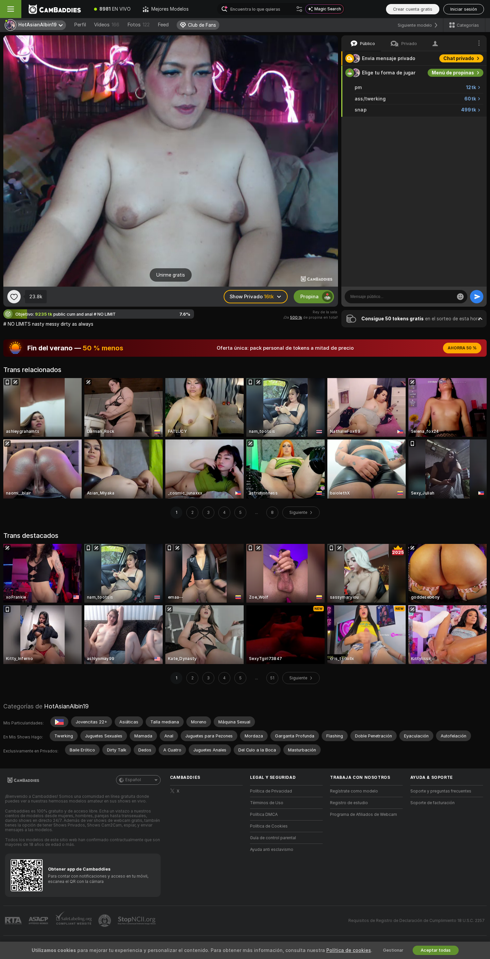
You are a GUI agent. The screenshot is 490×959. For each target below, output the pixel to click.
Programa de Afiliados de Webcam (363, 814)
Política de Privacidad (271, 791)
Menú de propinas (453, 72)
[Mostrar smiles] (460, 297)
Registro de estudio (349, 803)
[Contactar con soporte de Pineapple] (105, 920)
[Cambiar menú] (10, 9)
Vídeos (106, 25)
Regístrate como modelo (354, 791)
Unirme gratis (170, 275)
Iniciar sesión (463, 9)
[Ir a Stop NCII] (137, 921)
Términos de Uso (266, 803)
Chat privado (458, 58)
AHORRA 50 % (462, 348)
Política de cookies (348, 950)
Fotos (138, 25)
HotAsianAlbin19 (66, 706)
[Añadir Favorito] (14, 296)
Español (133, 779)
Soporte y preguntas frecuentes (440, 791)
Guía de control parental (273, 838)
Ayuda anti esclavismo (271, 849)
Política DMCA (264, 814)
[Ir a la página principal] (54, 9)
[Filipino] (59, 721)
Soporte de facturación (432, 803)
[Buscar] (299, 9)
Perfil (80, 25)
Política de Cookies (269, 826)
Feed (163, 25)
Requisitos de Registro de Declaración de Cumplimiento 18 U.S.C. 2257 (416, 920)
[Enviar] (476, 296)
